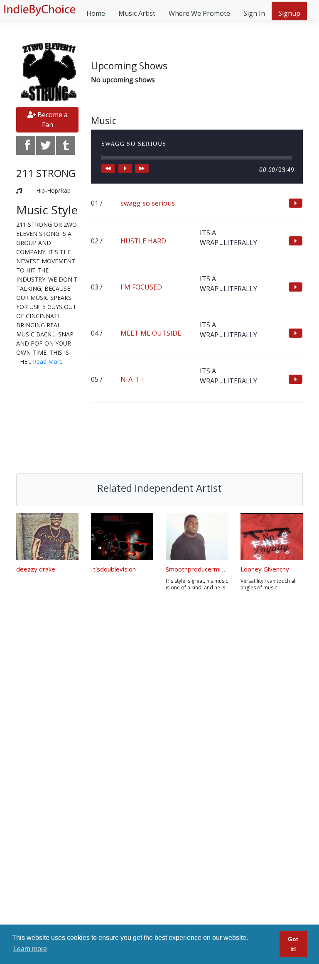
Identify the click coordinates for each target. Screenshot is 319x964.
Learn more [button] (30, 948)
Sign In (254, 13)
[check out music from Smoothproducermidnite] (197, 536)
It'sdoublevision (113, 569)
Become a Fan (52, 119)
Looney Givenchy (264, 569)
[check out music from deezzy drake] (47, 536)
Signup (289, 13)
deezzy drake (35, 569)
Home (95, 13)
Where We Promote (199, 13)
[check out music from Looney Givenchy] (271, 536)
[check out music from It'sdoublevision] (122, 536)
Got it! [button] (293, 944)
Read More (48, 361)
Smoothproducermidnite (200, 569)
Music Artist (136, 13)
